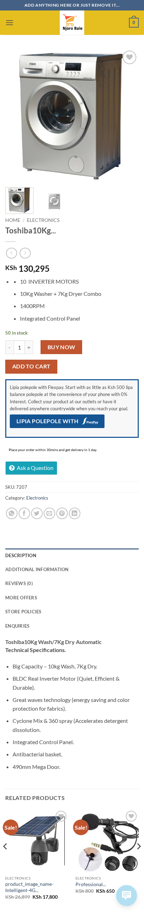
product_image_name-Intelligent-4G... (29, 887)
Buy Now (61, 347)
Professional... (90, 884)
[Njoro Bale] (72, 22)
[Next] (127, 115)
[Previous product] (25, 253)
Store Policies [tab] (23, 611)
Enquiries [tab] (17, 626)
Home (12, 220)
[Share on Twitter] (37, 513)
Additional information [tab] (37, 569)
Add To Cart (31, 366)
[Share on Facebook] (24, 513)
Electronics (43, 220)
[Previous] (16, 115)
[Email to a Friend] (49, 513)
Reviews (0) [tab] (19, 583)
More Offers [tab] (21, 597)
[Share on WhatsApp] (11, 513)
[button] (9, 22)
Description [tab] (20, 555)
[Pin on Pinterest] (62, 513)
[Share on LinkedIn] (74, 513)
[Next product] (11, 253)
